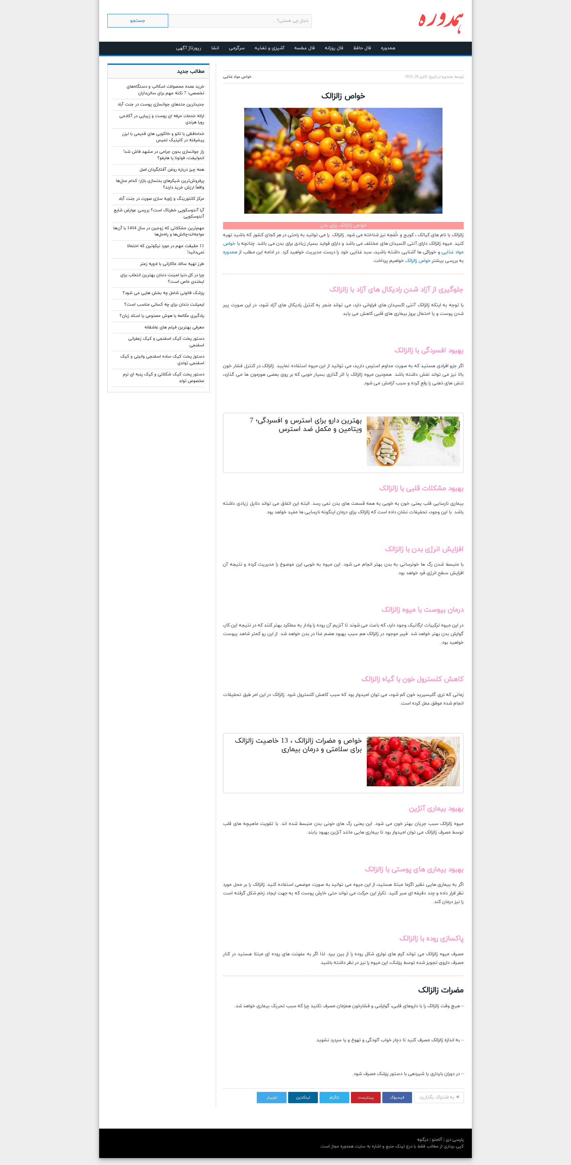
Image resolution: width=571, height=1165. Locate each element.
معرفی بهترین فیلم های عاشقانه (174, 327)
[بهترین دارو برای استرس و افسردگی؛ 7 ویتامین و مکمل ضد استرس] (413, 442)
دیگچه (422, 1140)
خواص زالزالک (418, 261)
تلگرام (334, 1097)
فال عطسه (304, 48)
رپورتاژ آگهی (188, 48)
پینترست (366, 1097)
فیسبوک (397, 1097)
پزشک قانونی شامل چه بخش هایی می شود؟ (163, 293)
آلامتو (436, 1140)
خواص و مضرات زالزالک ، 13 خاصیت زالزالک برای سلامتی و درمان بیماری (298, 745)
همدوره (388, 48)
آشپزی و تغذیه (270, 48)
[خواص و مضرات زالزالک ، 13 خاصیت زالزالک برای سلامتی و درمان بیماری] (413, 763)
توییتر (271, 1097)
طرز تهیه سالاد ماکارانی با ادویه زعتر (172, 264)
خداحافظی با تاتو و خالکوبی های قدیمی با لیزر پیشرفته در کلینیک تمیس (163, 137)
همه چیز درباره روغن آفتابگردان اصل (172, 170)
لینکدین (303, 1097)
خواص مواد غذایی (237, 76)
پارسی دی (454, 1140)
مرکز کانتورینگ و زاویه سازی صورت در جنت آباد (161, 199)
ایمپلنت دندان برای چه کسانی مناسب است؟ (164, 305)
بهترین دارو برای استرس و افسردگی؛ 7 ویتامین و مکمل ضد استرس (306, 425)
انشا (215, 48)
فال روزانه (334, 48)
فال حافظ (362, 48)
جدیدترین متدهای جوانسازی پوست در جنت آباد (161, 105)
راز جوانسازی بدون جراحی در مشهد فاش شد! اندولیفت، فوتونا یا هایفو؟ (163, 155)
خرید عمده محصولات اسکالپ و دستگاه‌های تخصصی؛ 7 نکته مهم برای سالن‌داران (165, 90)
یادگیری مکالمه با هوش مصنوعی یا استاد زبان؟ (162, 316)
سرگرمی (237, 48)
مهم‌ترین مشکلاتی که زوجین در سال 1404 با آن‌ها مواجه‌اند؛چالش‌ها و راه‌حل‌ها (158, 231)
